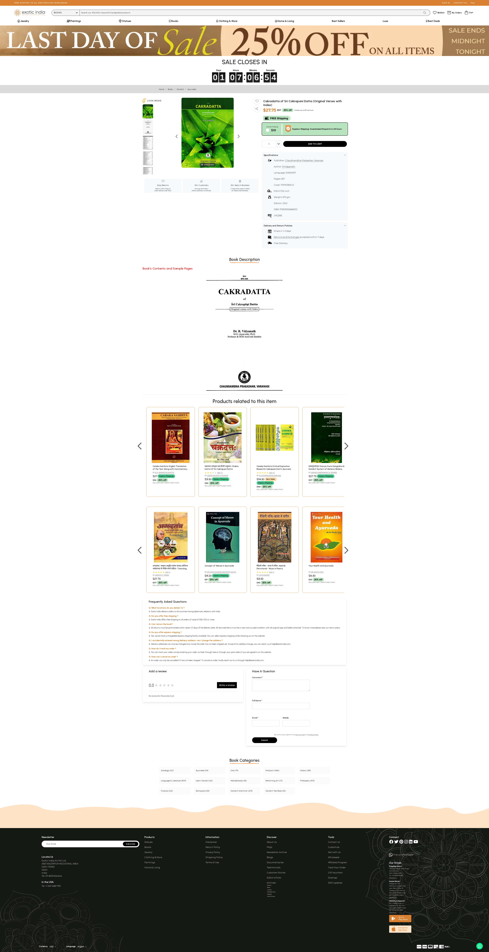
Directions (392, 878)
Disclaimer (211, 842)
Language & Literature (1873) (173, 780)
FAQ (473, 3)
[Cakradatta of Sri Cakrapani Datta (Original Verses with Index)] (148, 111)
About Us (272, 842)
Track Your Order (337, 867)
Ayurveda (192, 89)
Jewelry (148, 852)
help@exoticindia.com (281, 644)
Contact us (460, 3)
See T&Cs (168, 191)
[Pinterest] (401, 842)
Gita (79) (234, 770)
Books (170, 89)
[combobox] (251, 13)
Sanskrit (180, 89)
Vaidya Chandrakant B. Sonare (324, 472)
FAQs (269, 847)
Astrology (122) (167, 770)
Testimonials (273, 867)
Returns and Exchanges (286, 237)
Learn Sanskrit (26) (204, 780)
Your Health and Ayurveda (321, 566)
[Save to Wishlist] (257, 101)
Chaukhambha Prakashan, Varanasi (304, 160)
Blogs (270, 857)
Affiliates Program (337, 862)
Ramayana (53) (202, 791)
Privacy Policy (313, 735)
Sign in (446, 3)
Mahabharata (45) (239, 780)
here (214, 652)
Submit (264, 740)
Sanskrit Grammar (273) (241, 791)
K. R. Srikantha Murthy (164, 472)
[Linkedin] (410, 842)
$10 (273, 130)
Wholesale (333, 857)
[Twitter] (396, 842)
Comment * (257, 677)
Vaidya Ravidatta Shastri (217, 475)
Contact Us (334, 842)
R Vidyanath (288, 166)
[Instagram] (406, 842)
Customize (333, 847)
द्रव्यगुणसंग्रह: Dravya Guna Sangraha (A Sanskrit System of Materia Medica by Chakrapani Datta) (326, 469)
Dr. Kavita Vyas (317, 572)
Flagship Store (395, 866)
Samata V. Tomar (162, 575)
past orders (236, 652)
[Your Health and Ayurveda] (326, 562)
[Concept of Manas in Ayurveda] (223, 562)
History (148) (305, 770)
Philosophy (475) (307, 780)
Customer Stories (276, 872)
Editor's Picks (274, 878)
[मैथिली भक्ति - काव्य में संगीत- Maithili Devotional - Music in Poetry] (275, 562)
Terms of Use (299, 735)
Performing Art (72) (274, 780)
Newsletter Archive (277, 852)
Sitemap (332, 878)
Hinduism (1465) (272, 770)
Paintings (149, 862)
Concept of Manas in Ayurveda (219, 566)
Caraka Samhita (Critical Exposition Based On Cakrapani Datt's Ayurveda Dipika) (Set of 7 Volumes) (274, 469)
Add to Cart (315, 144)
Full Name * (257, 700)
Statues (148, 842)
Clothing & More (153, 857)
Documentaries (275, 862)
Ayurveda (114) (202, 770)
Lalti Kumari (264, 575)
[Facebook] (391, 842)
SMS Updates (335, 883)
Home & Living (152, 867)
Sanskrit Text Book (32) (276, 791)
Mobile (286, 718)
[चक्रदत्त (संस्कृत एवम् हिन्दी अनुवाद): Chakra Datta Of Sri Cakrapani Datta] (223, 462)
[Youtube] (415, 842)
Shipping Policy (214, 857)
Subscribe (130, 844)
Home (161, 89)
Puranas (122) (167, 791)
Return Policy (213, 847)
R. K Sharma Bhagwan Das (270, 475)
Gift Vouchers (335, 872)
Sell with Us (334, 852)
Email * (255, 718)
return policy (334, 627)
